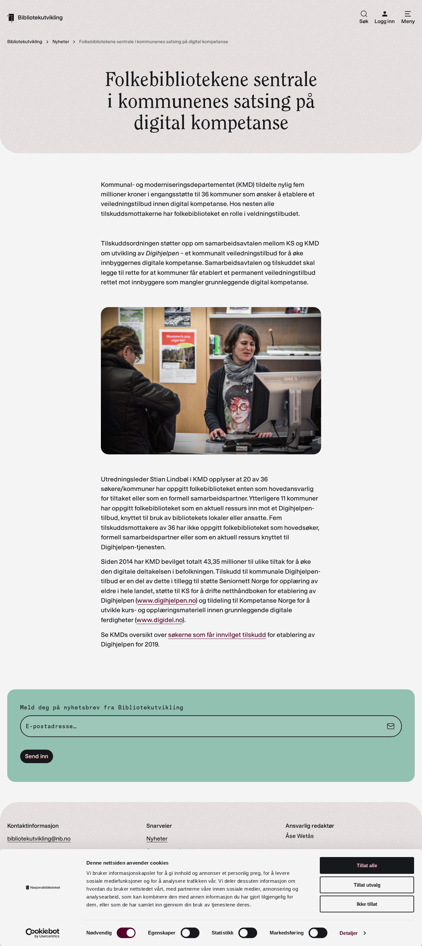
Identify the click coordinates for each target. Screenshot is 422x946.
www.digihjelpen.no (166, 600)
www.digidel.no (159, 620)
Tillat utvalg (367, 885)
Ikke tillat (367, 904)
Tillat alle (367, 865)
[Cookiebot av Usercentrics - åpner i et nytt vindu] (43, 933)
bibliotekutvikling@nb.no (39, 838)
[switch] (190, 933)
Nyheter (156, 838)
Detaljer (349, 933)
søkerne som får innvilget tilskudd (217, 635)
